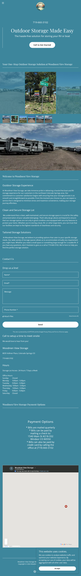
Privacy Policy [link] (48, 332)
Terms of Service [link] (59, 332)
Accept (57, 568)
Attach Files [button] (8, 316)
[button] (7, 3)
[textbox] (40, 275)
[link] (40, 3)
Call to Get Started (42, 45)
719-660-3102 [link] (40, 22)
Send (40, 324)
